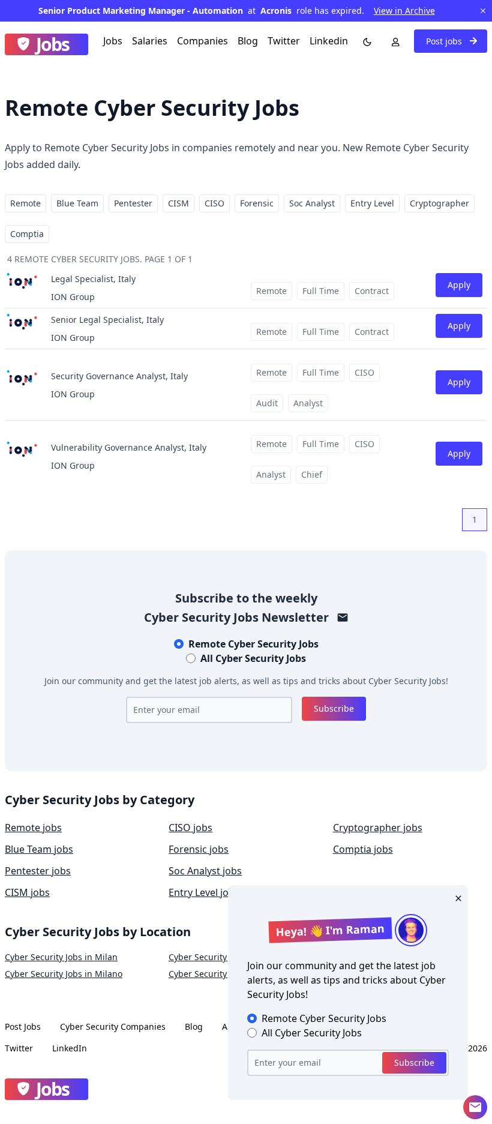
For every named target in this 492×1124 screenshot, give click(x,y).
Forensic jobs (199, 849)
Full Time (320, 290)
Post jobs (445, 41)
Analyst (308, 403)
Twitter (284, 40)
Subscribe (334, 708)
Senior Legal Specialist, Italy (107, 319)
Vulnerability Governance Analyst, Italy (128, 447)
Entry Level (372, 203)
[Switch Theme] (365, 41)
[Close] (456, 897)
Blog (248, 40)
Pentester (133, 203)
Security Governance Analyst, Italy (119, 376)
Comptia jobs (363, 849)
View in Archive (404, 10)
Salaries (149, 40)
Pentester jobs (38, 870)
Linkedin (329, 40)
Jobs (112, 40)
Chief (311, 474)
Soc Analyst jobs (205, 870)
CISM (178, 203)
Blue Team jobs (39, 849)
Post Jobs (23, 1026)
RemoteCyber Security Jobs (253, 644)
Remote (25, 203)
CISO (214, 203)
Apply (459, 284)
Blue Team (77, 203)
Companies (202, 40)
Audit (267, 403)
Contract (372, 290)
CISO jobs (190, 827)
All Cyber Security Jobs (253, 658)
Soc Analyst (312, 203)
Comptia (27, 233)
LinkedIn (69, 1048)
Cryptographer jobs (377, 827)
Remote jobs (33, 827)
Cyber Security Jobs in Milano (63, 973)
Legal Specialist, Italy (93, 278)
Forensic (257, 203)
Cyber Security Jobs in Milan (61, 957)
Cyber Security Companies (113, 1026)
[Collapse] (475, 1107)
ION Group (73, 296)
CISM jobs (27, 892)
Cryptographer (439, 203)
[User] (393, 41)
